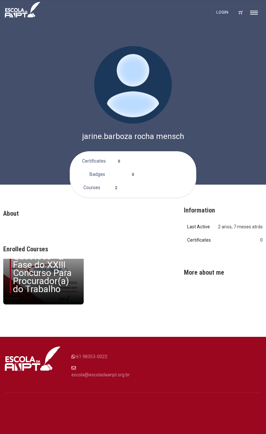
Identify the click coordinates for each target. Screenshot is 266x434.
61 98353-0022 (91, 356)
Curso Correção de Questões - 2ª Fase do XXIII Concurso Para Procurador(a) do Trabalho (42, 264)
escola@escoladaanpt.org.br (100, 374)
